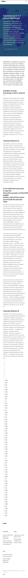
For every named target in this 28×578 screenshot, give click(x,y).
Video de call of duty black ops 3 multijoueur (8, 536)
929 (6, 439)
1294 (6, 490)
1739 (6, 451)
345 (6, 444)
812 (6, 467)
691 (6, 398)
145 (6, 462)
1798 (6, 433)
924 (6, 499)
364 (6, 385)
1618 (6, 494)
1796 (6, 428)
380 (6, 423)
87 (5, 478)
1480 (6, 389)
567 (6, 510)
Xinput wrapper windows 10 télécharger (6, 560)
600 (6, 481)
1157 (6, 492)
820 (6, 515)
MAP (4, 574)
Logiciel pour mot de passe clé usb (19, 535)
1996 (6, 426)
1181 (6, 488)
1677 (6, 513)
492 (6, 465)
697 (6, 435)
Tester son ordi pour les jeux (10, 52)
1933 (6, 405)
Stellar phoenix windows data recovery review (18, 540)
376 (6, 407)
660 (6, 437)
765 (6, 419)
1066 (6, 504)
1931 (6, 396)
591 (6, 403)
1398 (6, 508)
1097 (6, 497)
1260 (6, 449)
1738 (6, 391)
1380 (6, 453)
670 (6, 485)
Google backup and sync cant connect (7, 555)
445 (6, 456)
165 (6, 506)
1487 (6, 442)
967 (6, 430)
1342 (6, 471)
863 (6, 414)
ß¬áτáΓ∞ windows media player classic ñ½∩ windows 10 (8, 542)
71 (5, 458)
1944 (6, 501)
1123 (6, 446)
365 (6, 382)
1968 (6, 476)
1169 (6, 460)
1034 (6, 394)
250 (6, 421)
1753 (6, 474)
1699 (6, 412)
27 (5, 401)
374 (6, 387)
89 (5, 410)
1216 (6, 469)
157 (6, 417)
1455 (6, 483)
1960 (6, 380)
